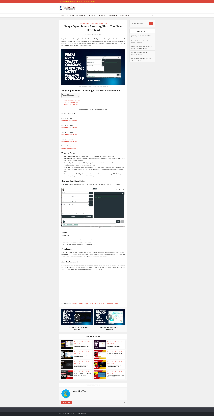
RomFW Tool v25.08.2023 (71, 104)
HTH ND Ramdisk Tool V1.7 (72, 100)
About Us (61, 1)
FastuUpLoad (100, 303)
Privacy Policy (86, 1)
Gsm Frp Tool (101, 15)
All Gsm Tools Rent (125, 15)
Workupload (109, 303)
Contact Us (66, 1)
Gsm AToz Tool (97, 34)
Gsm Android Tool (81, 15)
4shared (86, 303)
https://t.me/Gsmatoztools (68, 148)
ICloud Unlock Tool (113, 15)
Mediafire (80, 303)
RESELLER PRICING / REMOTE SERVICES (93, 109)
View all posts (66, 402)
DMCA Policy (79, 1)
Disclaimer (72, 1)
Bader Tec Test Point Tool (71, 102)
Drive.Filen (93, 303)
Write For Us (93, 1)
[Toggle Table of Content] (76, 95)
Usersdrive (74, 303)
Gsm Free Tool (91, 15)
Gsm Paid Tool (70, 15)
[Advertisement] (93, 286)
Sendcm (116, 303)
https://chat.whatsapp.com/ (69, 120)
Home (62, 15)
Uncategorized (110, 363)
